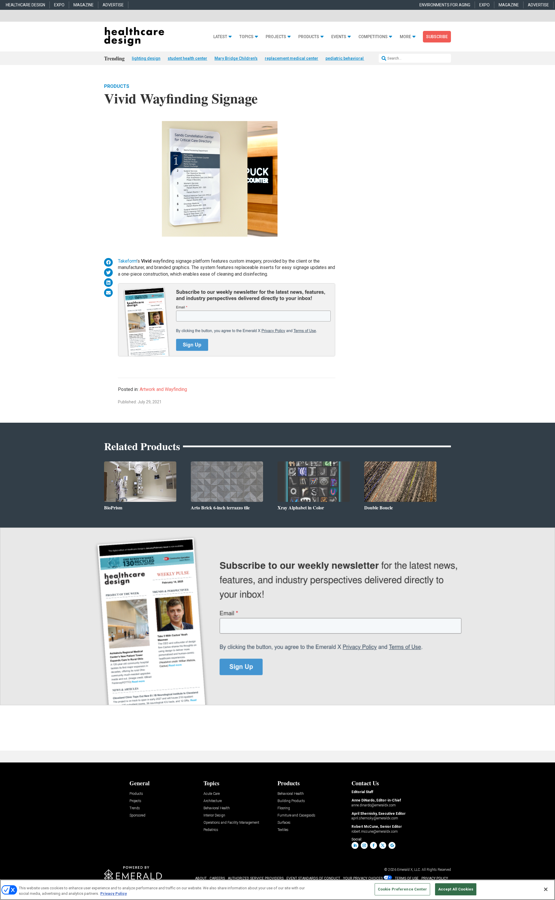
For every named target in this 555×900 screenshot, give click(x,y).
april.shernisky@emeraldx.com (375, 818)
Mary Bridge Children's (236, 58)
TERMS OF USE (407, 878)
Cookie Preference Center (402, 889)
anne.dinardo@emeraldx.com (374, 805)
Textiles (283, 830)
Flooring (284, 808)
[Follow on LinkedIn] (355, 845)
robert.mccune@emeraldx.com (375, 832)
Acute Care (212, 794)
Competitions (373, 37)
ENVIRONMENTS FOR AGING (444, 5)
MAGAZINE (83, 5)
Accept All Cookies (455, 889)
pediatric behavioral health (350, 58)
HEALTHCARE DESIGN (25, 5)
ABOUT (201, 878)
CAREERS (217, 878)
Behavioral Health (217, 808)
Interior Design (214, 815)
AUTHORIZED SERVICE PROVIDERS (256, 878)
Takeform (127, 261)
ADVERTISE (113, 5)
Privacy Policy (113, 894)
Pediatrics (211, 830)
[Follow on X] (382, 845)
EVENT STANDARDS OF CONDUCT (313, 878)
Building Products (291, 801)
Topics (246, 37)
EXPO (59, 5)
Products (308, 37)
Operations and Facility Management (231, 823)
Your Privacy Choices (363, 878)
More (405, 37)
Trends (135, 808)
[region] (277, 889)
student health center (187, 58)
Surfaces (284, 823)
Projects (276, 37)
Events (338, 37)
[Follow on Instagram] (364, 845)
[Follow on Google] (391, 845)
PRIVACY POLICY (434, 878)
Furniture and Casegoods (296, 815)
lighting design (146, 58)
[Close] (545, 889)
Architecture (213, 801)
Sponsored (137, 815)
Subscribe (437, 36)
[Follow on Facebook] (373, 845)
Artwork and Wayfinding (163, 389)
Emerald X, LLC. (409, 870)
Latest (220, 37)
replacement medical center (291, 58)
